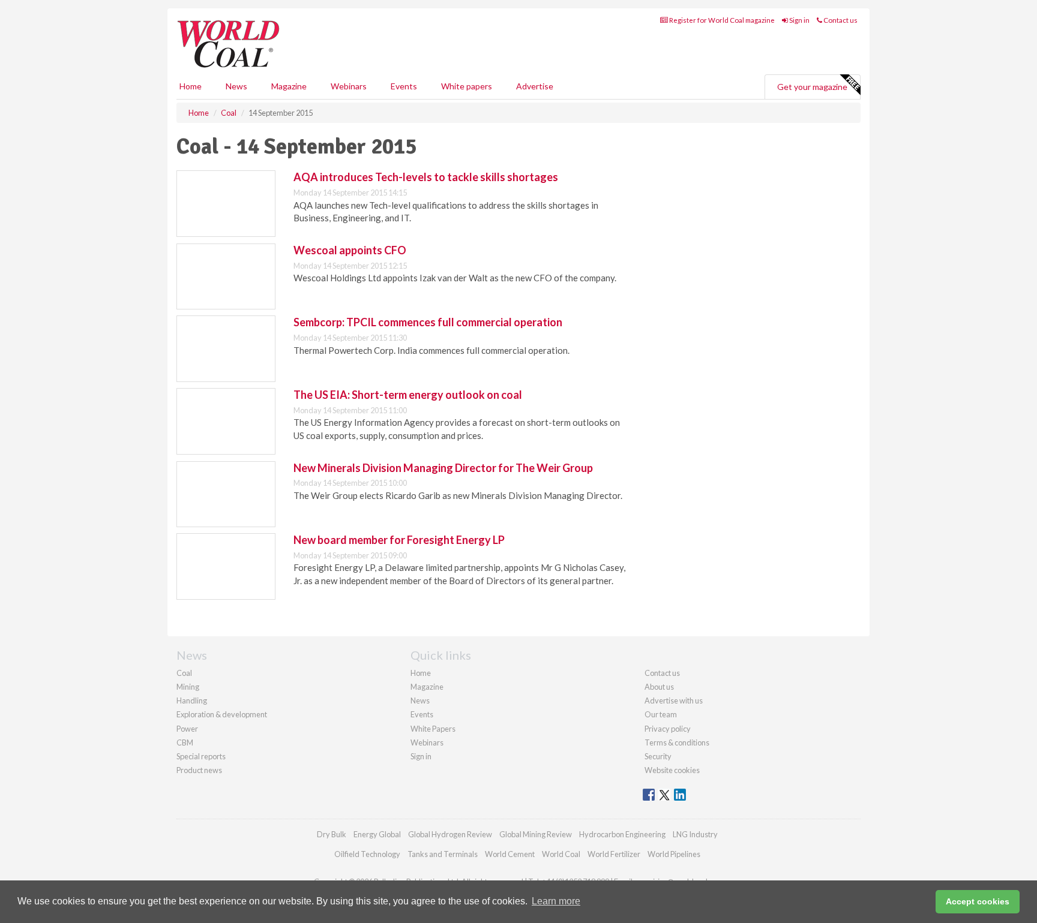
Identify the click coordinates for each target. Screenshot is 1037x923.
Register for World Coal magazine (721, 20)
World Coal (561, 854)
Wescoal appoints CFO (349, 250)
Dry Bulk (331, 834)
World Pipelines (674, 854)
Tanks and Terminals (442, 854)
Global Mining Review (535, 834)
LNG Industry (695, 834)
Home (190, 86)
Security (658, 756)
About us (659, 687)
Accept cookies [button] (977, 901)
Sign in (799, 20)
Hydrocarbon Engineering (622, 834)
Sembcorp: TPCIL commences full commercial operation (427, 322)
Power (187, 728)
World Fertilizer (614, 854)
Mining (187, 687)
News (420, 700)
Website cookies (672, 770)
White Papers (432, 728)
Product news (199, 770)
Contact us (840, 20)
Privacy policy (668, 728)
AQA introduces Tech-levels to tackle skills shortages (425, 177)
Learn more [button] (556, 901)
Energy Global (377, 834)
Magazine (289, 86)
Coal (184, 673)
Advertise (534, 86)
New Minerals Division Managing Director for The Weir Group (443, 467)
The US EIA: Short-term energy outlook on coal (407, 394)
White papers (466, 86)
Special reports (201, 756)
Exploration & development (221, 714)
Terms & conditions (677, 742)
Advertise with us (674, 700)
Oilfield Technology (367, 854)
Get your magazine (812, 87)
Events (404, 86)
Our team (661, 714)
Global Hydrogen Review (450, 834)
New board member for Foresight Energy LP (399, 539)
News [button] (236, 86)
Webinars (349, 86)
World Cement (510, 854)
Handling (191, 700)
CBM (184, 742)
